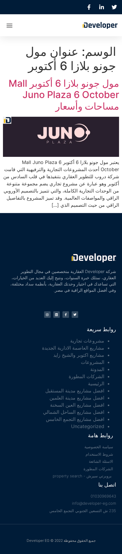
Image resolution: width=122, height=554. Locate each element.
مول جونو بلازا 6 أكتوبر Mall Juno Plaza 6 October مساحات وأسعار (64, 95)
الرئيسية (96, 383)
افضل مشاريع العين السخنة (77, 405)
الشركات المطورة (86, 376)
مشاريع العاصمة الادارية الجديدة (73, 348)
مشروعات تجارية (87, 341)
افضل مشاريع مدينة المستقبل (74, 391)
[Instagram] (47, 314)
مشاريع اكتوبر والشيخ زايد (78, 355)
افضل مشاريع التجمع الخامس (75, 419)
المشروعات (92, 362)
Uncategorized (87, 426)
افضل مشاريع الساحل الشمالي (73, 412)
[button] (9, 25)
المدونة (97, 369)
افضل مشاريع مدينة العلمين (76, 398)
